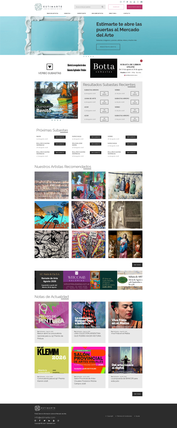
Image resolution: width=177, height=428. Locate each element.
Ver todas (137, 393)
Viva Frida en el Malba (120, 333)
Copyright (110, 416)
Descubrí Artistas (97, 13)
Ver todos (137, 264)
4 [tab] (90, 56)
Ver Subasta (60, 137)
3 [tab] (88, 56)
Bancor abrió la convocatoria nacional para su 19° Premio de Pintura (50, 336)
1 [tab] (52, 120)
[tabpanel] (88, 35)
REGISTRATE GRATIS (134, 7)
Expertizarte (81, 13)
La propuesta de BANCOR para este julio (124, 379)
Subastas (67, 13)
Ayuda (138, 416)
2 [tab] (86, 56)
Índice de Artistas (52, 13)
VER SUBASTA (104, 93)
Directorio (112, 13)
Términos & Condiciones (124, 416)
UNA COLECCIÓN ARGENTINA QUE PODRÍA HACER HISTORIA (87, 334)
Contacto (126, 13)
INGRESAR (116, 7)
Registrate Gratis (108, 46)
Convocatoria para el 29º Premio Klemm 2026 (51, 379)
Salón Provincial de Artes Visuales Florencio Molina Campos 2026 (85, 381)
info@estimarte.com (45, 417)
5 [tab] (93, 56)
